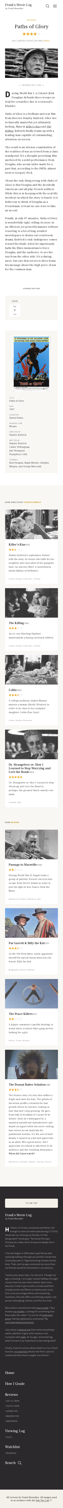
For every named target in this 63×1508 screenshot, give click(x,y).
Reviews (31, 20)
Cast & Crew (12, 1401)
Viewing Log (15, 1431)
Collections (12, 1406)
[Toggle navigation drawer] (55, 6)
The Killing (19, 623)
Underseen (11, 1421)
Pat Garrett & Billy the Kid (29, 943)
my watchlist (21, 1351)
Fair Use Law (42, 1500)
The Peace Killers (23, 1014)
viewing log (24, 1329)
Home (9, 1372)
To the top (31, 1203)
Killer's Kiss (19, 544)
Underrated (12, 1416)
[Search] (47, 6)
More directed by (23, 502)
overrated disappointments (19, 1322)
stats (23, 1337)
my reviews (19, 1311)
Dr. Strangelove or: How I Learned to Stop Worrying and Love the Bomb (30, 768)
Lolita (15, 690)
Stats (9, 1437)
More (12, 822)
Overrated (12, 1411)
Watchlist (12, 1447)
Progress (11, 1453)
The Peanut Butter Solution (29, 1084)
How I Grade (15, 1383)
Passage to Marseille (25, 865)
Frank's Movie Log (18, 5)
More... (47, 40)
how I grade (42, 1307)
